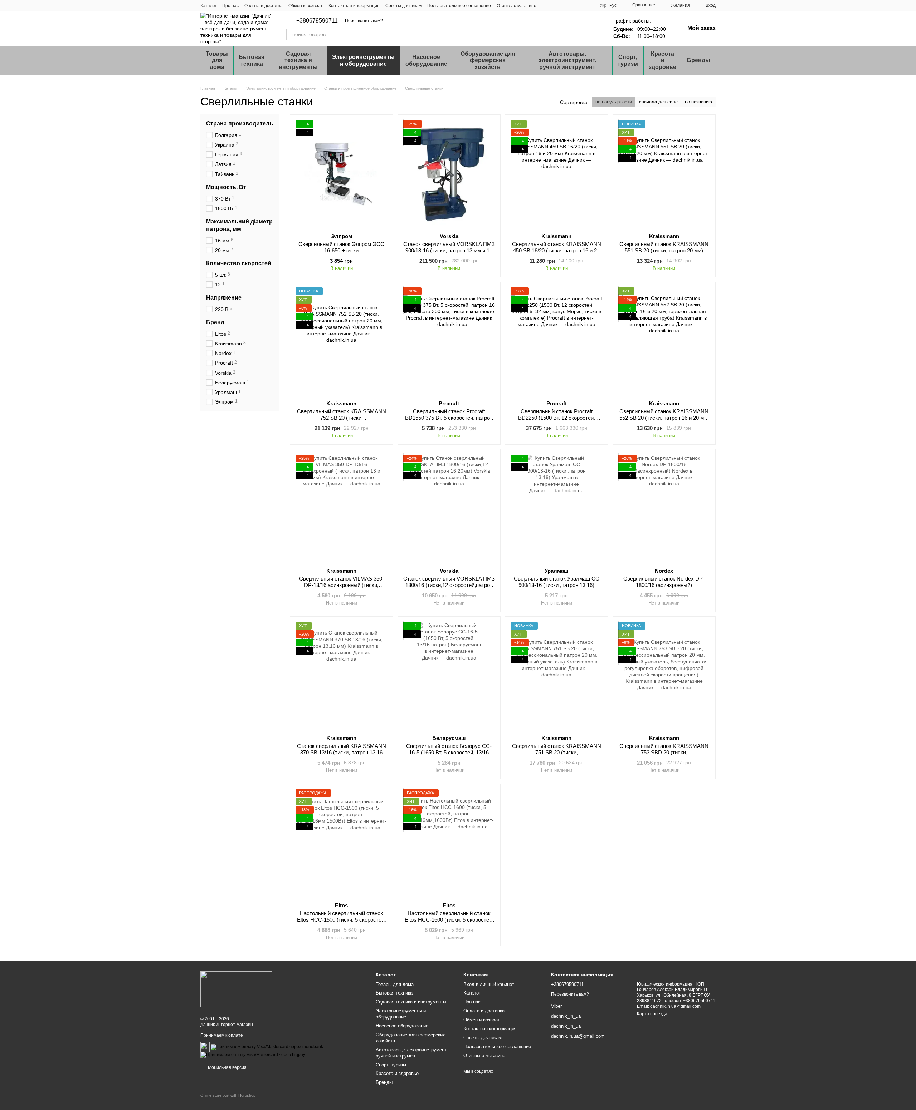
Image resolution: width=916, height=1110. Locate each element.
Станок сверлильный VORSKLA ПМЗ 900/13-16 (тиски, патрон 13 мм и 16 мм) (449, 250)
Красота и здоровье (662, 60)
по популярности (613, 101)
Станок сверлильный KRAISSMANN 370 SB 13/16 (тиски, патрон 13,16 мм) (341, 752)
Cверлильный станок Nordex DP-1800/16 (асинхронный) (664, 582)
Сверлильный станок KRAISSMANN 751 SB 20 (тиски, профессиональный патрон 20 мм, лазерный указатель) (556, 755)
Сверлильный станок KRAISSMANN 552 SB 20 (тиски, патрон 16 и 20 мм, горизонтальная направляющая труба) (664, 421)
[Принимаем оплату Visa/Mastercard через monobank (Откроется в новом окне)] (267, 1046)
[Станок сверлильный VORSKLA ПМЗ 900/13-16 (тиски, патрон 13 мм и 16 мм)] (449, 173)
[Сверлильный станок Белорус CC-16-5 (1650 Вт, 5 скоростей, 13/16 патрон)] (449, 675)
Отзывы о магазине (516, 5)
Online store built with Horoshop (227, 1095)
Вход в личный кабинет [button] (488, 984)
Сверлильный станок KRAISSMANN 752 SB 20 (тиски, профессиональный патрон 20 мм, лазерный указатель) (341, 421)
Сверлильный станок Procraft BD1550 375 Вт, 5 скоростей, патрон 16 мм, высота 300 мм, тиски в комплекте (449, 421)
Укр (603, 5)
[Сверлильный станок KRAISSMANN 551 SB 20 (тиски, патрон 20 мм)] (664, 173)
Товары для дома (217, 60)
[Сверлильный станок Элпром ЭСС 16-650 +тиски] (342, 173)
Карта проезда (652, 1013)
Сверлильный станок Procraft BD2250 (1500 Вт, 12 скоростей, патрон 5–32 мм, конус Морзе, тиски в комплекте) (556, 421)
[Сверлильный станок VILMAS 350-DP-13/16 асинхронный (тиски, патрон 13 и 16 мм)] (342, 508)
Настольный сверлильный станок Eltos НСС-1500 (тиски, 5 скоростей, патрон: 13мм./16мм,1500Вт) (341, 919)
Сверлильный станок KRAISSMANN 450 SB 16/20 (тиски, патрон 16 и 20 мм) (556, 250)
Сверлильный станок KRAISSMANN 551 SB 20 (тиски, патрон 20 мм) (663, 247)
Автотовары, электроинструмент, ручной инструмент (567, 60)
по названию (698, 101)
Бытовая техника (251, 60)
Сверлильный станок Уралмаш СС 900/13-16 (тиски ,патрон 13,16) (556, 582)
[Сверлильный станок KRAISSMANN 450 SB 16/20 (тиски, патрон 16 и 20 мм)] (557, 173)
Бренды (698, 60)
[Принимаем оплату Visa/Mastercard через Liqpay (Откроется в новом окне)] (252, 1054)
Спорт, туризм (628, 60)
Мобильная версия (227, 1067)
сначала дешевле (658, 101)
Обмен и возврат (305, 5)
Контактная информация (354, 5)
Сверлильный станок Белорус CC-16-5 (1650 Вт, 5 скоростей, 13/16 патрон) (449, 752)
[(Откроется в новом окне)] (205, 1046)
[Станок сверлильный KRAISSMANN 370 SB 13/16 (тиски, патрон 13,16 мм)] (342, 675)
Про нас (230, 5)
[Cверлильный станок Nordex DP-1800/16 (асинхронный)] (664, 508)
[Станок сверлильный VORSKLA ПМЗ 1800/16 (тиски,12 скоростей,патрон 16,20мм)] (449, 508)
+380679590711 (317, 21)
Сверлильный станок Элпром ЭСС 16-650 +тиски (341, 247)
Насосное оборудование (426, 60)
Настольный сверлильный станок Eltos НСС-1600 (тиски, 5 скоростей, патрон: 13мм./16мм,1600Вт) (449, 919)
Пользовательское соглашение (459, 5)
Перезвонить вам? (364, 20)
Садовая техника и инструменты (298, 60)
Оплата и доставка (263, 5)
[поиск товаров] (584, 34)
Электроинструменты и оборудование (363, 60)
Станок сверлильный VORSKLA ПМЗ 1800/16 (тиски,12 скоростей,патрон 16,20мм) (449, 585)
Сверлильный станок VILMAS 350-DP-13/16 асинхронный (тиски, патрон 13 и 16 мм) (341, 585)
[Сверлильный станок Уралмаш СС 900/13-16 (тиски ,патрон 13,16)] (557, 508)
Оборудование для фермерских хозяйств (488, 60)
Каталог (208, 5)
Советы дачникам (403, 5)
